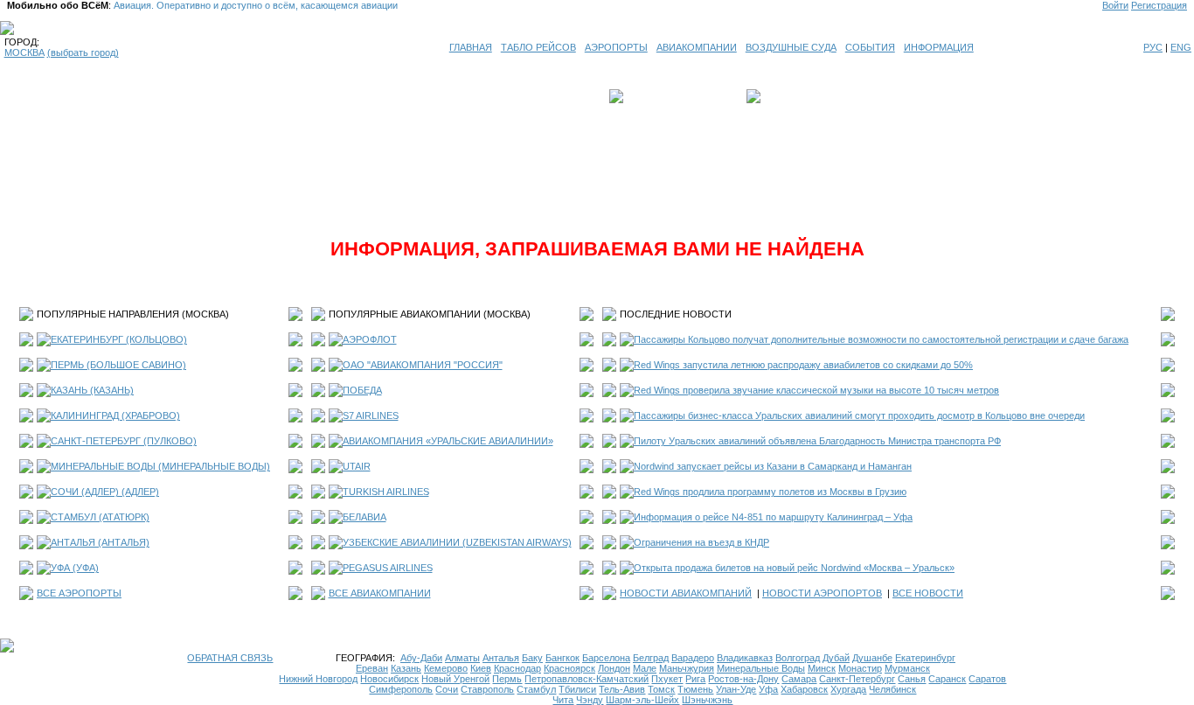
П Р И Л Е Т (790, 96)
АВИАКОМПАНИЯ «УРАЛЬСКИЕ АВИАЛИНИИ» (448, 441)
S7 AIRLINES (371, 415)
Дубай (836, 658)
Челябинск (892, 689)
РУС (1153, 47)
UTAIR (357, 466)
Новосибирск (389, 679)
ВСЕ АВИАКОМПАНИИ (380, 593)
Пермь (507, 679)
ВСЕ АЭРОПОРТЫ (79, 593)
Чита (562, 700)
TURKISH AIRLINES (386, 491)
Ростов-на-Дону (743, 679)
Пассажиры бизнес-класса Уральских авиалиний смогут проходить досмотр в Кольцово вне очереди (859, 415)
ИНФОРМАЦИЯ (939, 47)
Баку (532, 658)
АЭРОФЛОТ (370, 339)
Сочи (446, 689)
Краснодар (517, 668)
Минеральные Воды (761, 668)
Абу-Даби (421, 658)
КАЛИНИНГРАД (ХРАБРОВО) (115, 415)
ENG (1180, 47)
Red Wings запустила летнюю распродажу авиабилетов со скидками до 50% (803, 364)
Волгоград (797, 658)
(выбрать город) (83, 52)
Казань (406, 668)
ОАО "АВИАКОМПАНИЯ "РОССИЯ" (423, 364)
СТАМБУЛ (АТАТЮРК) (100, 517)
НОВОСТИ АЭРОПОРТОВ (822, 593)
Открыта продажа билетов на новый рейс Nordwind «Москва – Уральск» (794, 567)
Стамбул (536, 689)
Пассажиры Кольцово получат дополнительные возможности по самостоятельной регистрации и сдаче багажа (881, 339)
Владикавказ (745, 658)
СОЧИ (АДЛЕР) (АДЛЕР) (105, 491)
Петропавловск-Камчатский (586, 679)
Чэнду (589, 700)
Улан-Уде (736, 689)
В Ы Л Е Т (651, 96)
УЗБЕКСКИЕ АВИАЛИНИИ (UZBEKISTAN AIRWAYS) (457, 542)
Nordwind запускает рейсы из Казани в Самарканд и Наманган (773, 466)
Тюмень (695, 689)
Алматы (462, 658)
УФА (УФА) (75, 567)
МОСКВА (24, 52)
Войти (1115, 5)
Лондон (614, 668)
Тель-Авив (622, 689)
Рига (695, 679)
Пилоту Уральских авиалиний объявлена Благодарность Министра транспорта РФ (817, 441)
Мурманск (907, 668)
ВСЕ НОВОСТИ (927, 593)
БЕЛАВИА (364, 517)
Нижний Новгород (318, 679)
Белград (651, 658)
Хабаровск (804, 689)
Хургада (848, 689)
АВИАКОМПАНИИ (696, 47)
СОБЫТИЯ (870, 47)
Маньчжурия (686, 668)
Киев (480, 668)
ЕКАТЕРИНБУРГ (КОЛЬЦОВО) (119, 339)
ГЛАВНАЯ (470, 47)
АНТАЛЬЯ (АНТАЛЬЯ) (100, 542)
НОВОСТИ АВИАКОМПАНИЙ (686, 593)
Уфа (768, 689)
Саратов (987, 679)
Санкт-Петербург (857, 679)
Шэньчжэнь (707, 700)
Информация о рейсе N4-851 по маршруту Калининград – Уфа (773, 517)
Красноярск (569, 668)
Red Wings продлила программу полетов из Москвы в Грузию (770, 491)
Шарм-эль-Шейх (642, 700)
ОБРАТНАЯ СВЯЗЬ (230, 658)
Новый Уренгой (455, 679)
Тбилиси (577, 689)
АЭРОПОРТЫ (616, 47)
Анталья (500, 658)
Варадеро (692, 658)
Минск (822, 668)
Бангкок (562, 658)
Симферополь (401, 689)
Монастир (860, 668)
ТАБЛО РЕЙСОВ (538, 47)
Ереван (372, 668)
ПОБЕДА (362, 390)
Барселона (606, 658)
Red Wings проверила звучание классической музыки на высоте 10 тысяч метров (816, 390)
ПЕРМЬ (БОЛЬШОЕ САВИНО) (118, 364)
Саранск (947, 679)
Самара (798, 679)
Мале (644, 668)
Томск (661, 689)
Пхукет (667, 679)
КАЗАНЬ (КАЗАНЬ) (92, 390)
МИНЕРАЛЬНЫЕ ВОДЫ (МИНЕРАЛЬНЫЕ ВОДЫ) (160, 466)
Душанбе (872, 658)
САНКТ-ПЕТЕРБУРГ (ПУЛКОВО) (124, 441)
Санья (912, 679)
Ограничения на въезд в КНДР (701, 542)
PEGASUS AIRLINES (388, 567)
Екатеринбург (925, 658)
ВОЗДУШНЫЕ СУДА (791, 47)
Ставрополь (487, 689)
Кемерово (446, 668)
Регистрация (1159, 5)
